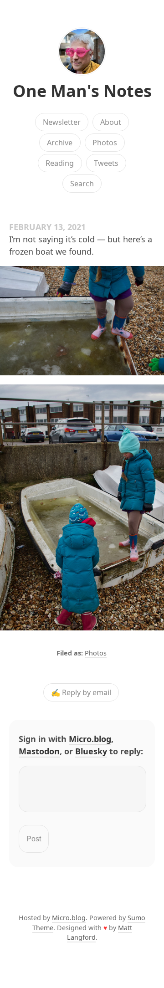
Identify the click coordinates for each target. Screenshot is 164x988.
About (110, 122)
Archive (59, 143)
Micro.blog (90, 738)
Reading (60, 163)
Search (82, 184)
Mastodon (39, 751)
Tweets (106, 163)
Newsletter (62, 122)
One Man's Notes (82, 91)
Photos (104, 143)
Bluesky (91, 751)
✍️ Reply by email (81, 692)
